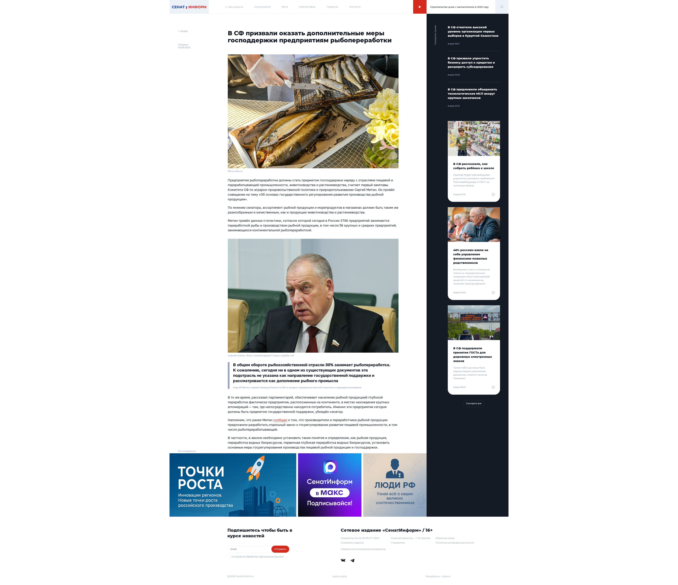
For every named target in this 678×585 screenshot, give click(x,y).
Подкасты (332, 6)
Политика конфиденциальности (454, 542)
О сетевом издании (352, 542)
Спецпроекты (262, 6)
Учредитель (398, 542)
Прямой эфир (307, 6)
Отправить (280, 549)
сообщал (280, 420)
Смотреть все (473, 403)
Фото (285, 6)
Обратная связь (444, 538)
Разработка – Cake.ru (438, 576)
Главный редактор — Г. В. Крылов (410, 538)
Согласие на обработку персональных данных (257, 556)
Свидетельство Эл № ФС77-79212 (360, 538)
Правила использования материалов (363, 549)
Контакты (355, 6)
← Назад (183, 31)
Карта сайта (339, 576)
